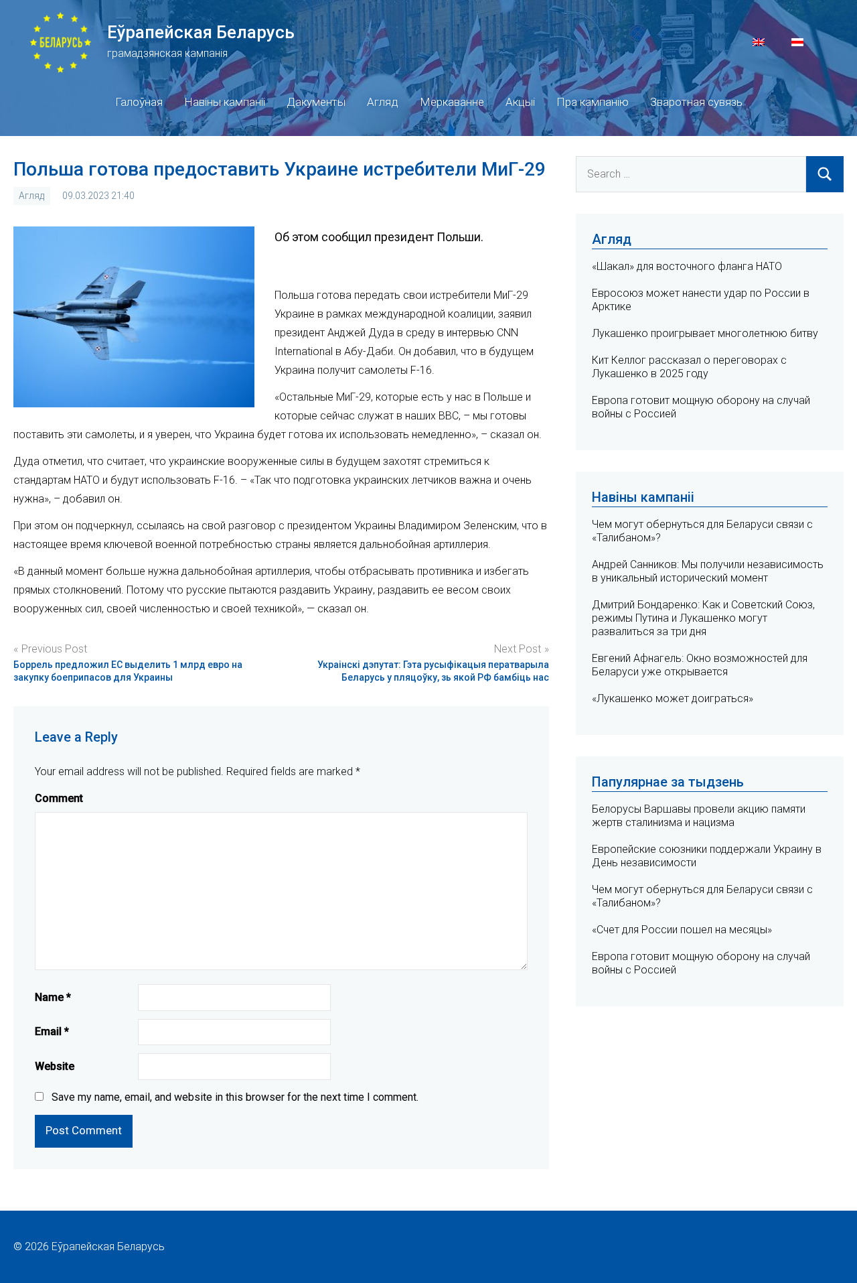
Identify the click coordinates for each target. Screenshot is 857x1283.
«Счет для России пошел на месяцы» (682, 929)
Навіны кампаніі (224, 102)
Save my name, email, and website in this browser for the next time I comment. (235, 1097)
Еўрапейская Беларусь (201, 32)
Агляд (382, 102)
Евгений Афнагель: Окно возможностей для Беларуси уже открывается (699, 665)
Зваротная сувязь (696, 102)
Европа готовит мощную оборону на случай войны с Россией (701, 963)
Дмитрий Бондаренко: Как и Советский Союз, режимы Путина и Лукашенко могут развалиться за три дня (703, 618)
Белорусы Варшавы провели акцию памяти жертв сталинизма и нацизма (698, 816)
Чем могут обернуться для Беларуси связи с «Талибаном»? (702, 896)
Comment (59, 798)
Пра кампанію (592, 102)
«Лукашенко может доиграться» (672, 698)
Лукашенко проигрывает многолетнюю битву (705, 333)
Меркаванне (452, 102)
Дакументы (316, 102)
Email (52, 1031)
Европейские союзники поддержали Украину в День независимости (707, 856)
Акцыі (520, 102)
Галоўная (139, 102)
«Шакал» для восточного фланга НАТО (687, 266)
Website (54, 1066)
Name (53, 997)
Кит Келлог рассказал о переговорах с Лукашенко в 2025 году (689, 367)
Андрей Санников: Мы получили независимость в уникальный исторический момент (708, 571)
